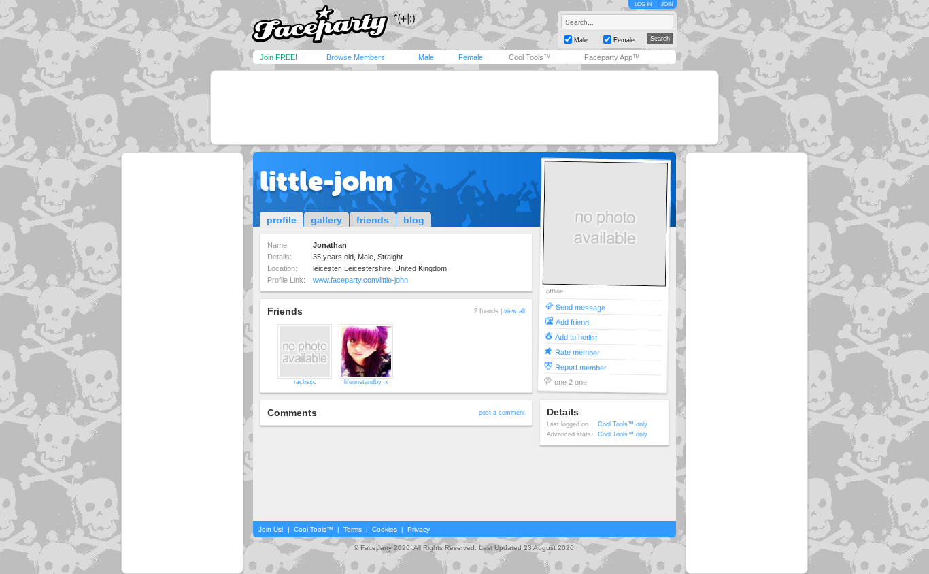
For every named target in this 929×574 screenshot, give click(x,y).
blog (413, 219)
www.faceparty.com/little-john (360, 280)
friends (372, 219)
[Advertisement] (464, 107)
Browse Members (355, 57)
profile (282, 219)
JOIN (667, 4)
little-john (326, 181)
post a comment (502, 412)
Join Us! (271, 529)
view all (514, 311)
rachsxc (305, 382)
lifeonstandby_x (366, 382)
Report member (581, 366)
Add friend (572, 321)
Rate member (577, 351)
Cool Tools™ (530, 57)
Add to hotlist (576, 336)
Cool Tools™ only (622, 424)
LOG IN (643, 4)
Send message (580, 306)
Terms (352, 529)
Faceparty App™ (612, 57)
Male (426, 57)
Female (470, 57)
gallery (326, 219)
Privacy (418, 529)
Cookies (384, 529)
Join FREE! (278, 57)
